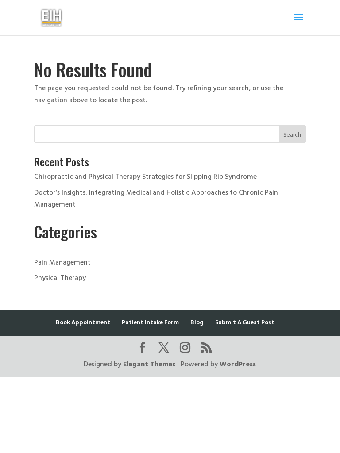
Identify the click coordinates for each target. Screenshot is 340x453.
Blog (197, 323)
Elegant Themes (149, 364)
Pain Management (62, 263)
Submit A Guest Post (244, 323)
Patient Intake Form (150, 323)
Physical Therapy (60, 278)
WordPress (238, 364)
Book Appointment (83, 323)
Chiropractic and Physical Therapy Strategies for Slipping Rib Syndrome (145, 177)
